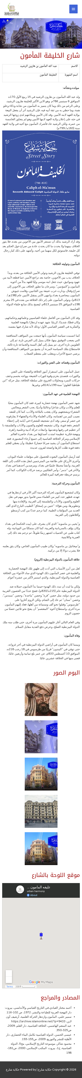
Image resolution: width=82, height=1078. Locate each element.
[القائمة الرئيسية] (73, 9)
